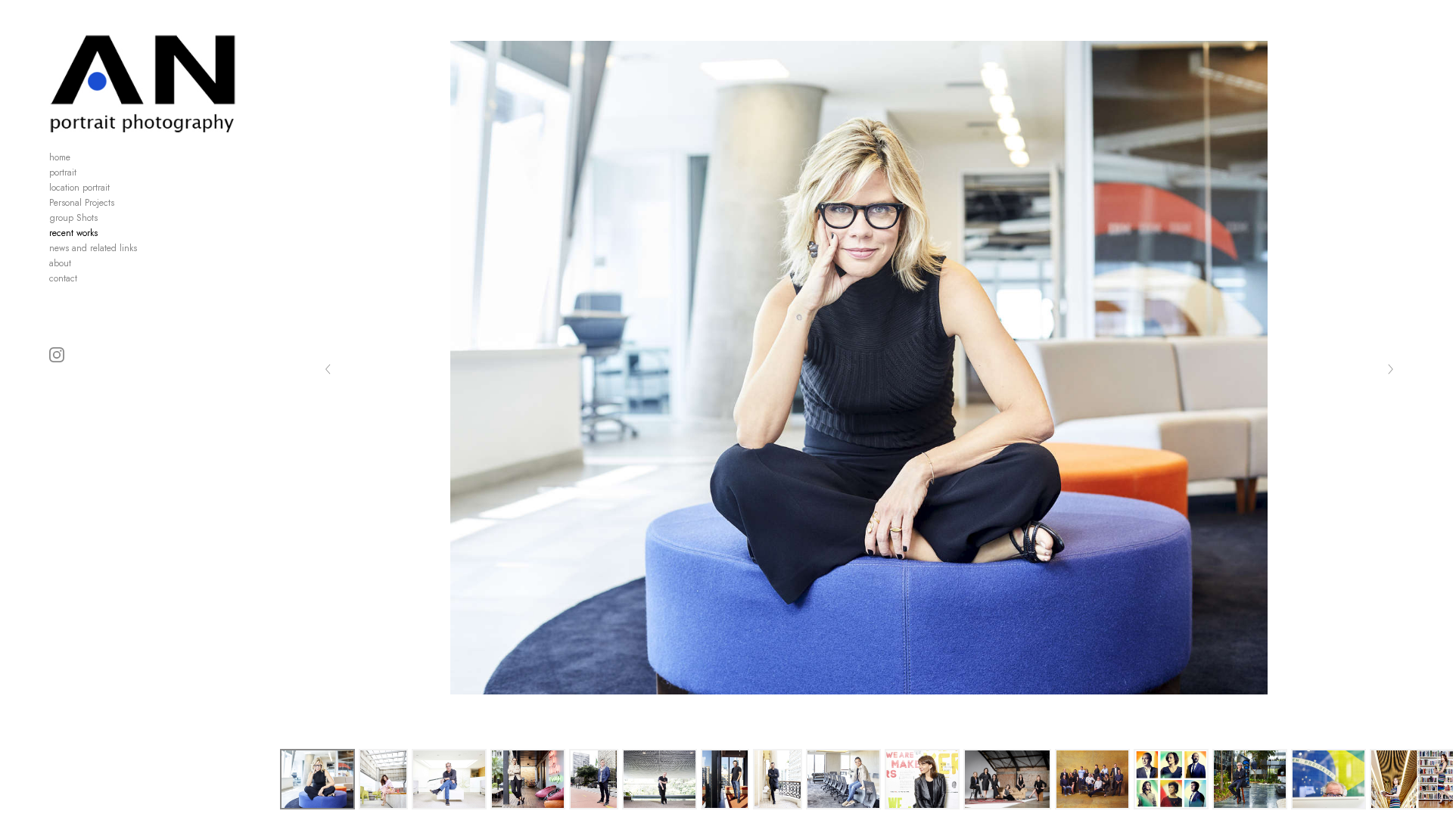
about (60, 263)
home (59, 157)
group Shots (73, 218)
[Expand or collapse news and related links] (147, 248)
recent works (73, 233)
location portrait (79, 187)
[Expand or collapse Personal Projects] (124, 203)
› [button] (1390, 367)
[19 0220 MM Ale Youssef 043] (777, 779)
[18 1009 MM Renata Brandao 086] (527, 779)
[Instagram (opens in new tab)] (56, 354)
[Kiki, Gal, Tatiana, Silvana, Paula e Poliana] (1007, 779)
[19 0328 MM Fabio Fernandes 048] (449, 779)
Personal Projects (81, 203)
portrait (62, 172)
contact (63, 278)
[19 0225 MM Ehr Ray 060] (843, 779)
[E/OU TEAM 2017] (1092, 779)
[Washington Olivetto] (1249, 779)
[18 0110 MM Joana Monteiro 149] (922, 779)
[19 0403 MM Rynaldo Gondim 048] (725, 779)
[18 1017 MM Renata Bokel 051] (317, 779)
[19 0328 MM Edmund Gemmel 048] (593, 779)
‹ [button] (328, 367)
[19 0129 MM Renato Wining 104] (659, 779)
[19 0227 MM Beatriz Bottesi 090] (383, 779)
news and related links (93, 248)
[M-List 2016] (1171, 779)
